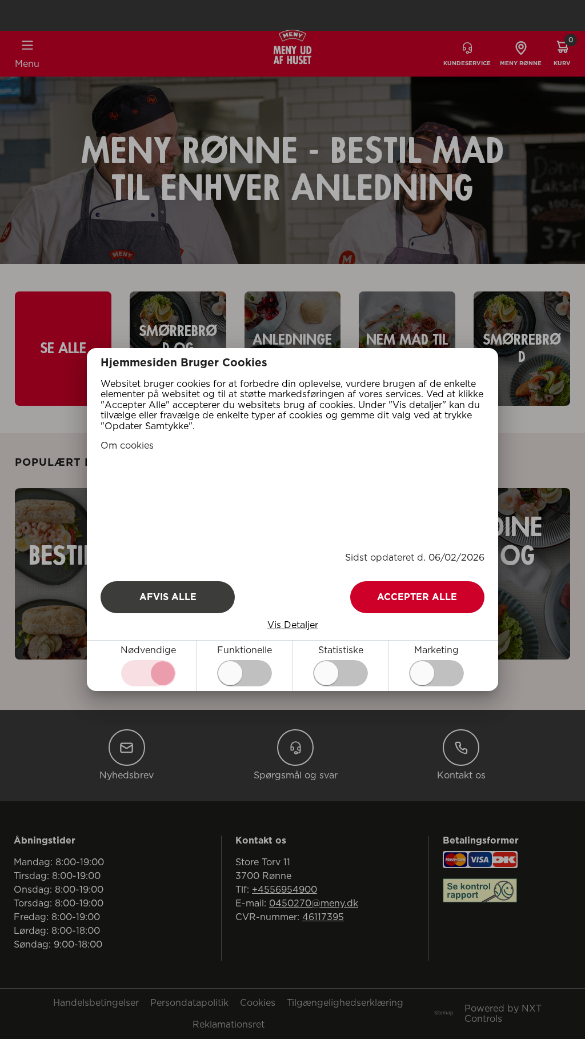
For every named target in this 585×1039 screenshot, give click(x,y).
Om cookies (127, 445)
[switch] (244, 673)
